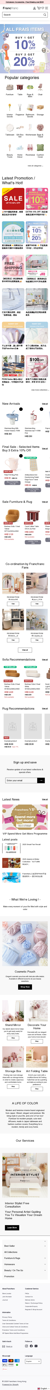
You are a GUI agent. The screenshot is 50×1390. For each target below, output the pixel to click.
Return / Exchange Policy (34, 1303)
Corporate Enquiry (31, 1306)
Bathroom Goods (30, 116)
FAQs (27, 1293)
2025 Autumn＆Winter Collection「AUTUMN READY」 (31, 861)
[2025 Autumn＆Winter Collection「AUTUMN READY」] (11, 863)
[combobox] (25, 14)
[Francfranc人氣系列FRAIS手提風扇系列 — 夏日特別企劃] (11, 877)
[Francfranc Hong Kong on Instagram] (26, 1346)
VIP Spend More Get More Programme (25, 833)
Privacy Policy (7, 1317)
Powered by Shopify (10, 1385)
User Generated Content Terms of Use (15, 1323)
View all (45, 404)
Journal (5, 1300)
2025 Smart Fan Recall (31, 844)
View (13, 604)
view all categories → (35, 166)
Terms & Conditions (9, 1320)
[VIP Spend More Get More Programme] (25, 817)
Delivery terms (30, 1300)
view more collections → (40, 390)
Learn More (12, 1228)
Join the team (7, 1296)
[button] (43, 1388)
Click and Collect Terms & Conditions (15, 1327)
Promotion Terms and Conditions (13, 1330)
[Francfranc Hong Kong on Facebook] (31, 1346)
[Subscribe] (41, 780)
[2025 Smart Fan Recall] (11, 848)
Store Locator (6, 1293)
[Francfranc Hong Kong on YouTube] (36, 1346)
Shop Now (25, 987)
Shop (13, 1038)
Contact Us (29, 1296)
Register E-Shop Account (33, 1309)
